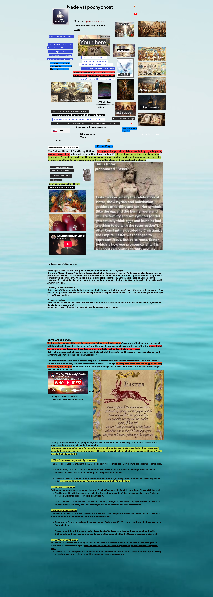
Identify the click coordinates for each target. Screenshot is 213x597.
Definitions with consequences (91, 127)
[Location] (134, 6)
